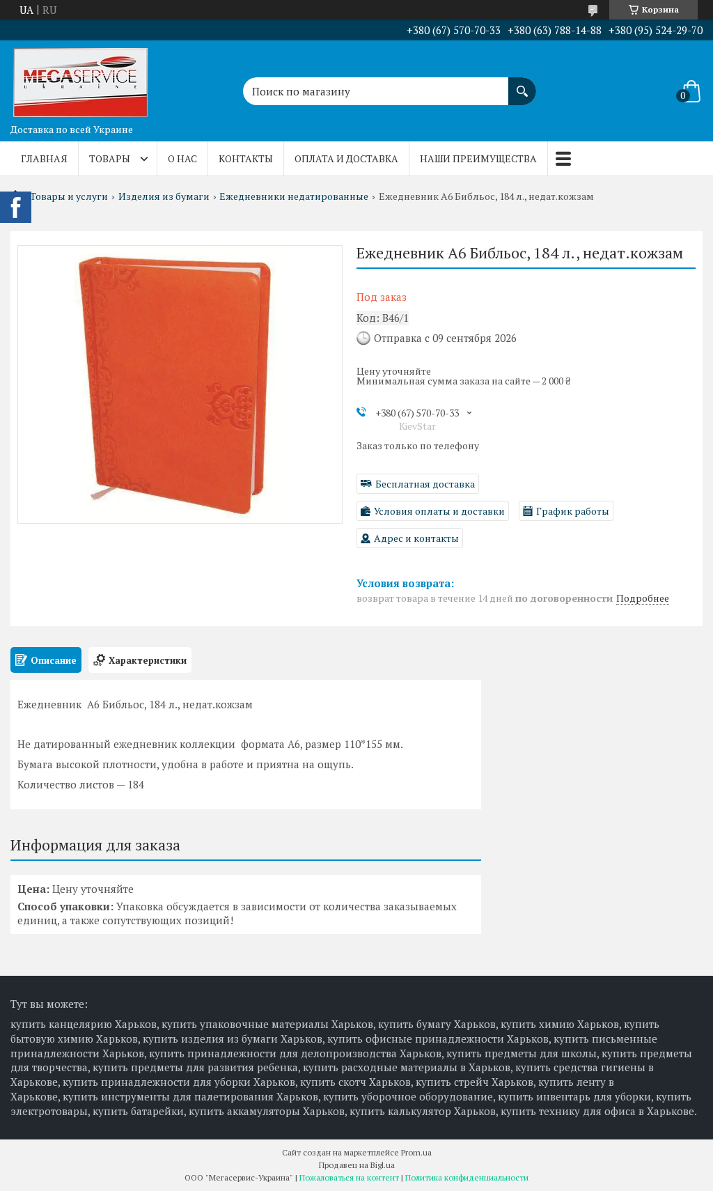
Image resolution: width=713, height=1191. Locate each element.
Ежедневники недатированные (293, 196)
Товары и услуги (69, 196)
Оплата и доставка (346, 158)
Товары (109, 158)
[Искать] (522, 84)
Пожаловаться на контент (349, 1177)
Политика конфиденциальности (466, 1177)
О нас (182, 158)
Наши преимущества (478, 158)
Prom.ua (416, 1152)
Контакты (246, 158)
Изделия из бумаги (164, 196)
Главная (44, 158)
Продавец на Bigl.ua (357, 1165)
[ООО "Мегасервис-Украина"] (80, 78)
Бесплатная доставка (425, 483)
